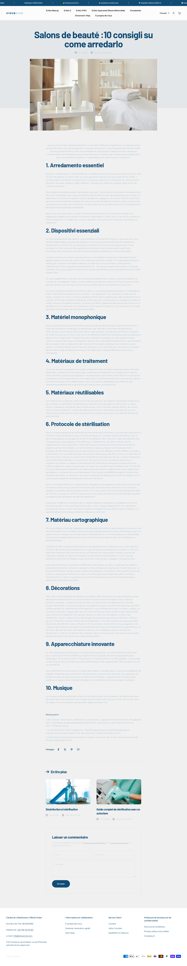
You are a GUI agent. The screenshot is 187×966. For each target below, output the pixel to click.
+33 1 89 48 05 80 (25, 930)
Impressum (149, 936)
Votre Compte (115, 928)
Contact (112, 923)
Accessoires (135, 10)
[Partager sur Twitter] (65, 749)
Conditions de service (119, 843)
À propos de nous (103, 15)
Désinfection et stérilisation (62, 809)
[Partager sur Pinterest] (71, 749)
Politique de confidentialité (94, 843)
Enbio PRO (81, 10)
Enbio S (67, 10)
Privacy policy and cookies (156, 931)
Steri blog (69, 933)
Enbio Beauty (52, 10)
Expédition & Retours (119, 933)
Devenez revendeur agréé (77, 928)
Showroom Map (82, 15)
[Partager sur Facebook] (58, 749)
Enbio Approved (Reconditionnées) (108, 10)
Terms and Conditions (154, 927)
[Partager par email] (78, 749)
